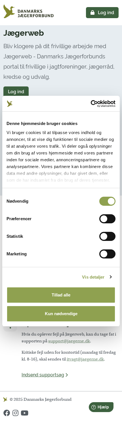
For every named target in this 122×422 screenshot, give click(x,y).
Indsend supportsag (43, 375)
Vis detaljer (93, 277)
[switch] (107, 218)
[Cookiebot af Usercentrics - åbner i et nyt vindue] (90, 103)
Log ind (105, 12)
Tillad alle (61, 294)
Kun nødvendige (61, 313)
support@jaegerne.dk (69, 340)
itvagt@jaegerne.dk (85, 359)
